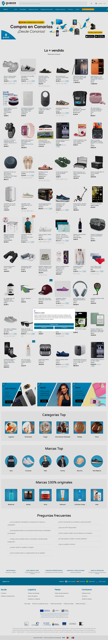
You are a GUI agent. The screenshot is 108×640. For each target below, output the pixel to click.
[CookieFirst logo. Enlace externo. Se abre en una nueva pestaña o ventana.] (34, 311)
